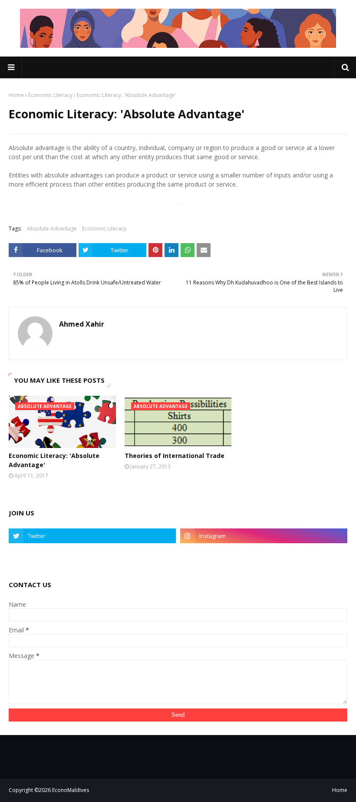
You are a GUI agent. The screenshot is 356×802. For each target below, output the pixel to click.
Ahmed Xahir (81, 324)
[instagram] (263, 535)
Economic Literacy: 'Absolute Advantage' (54, 460)
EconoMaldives (70, 790)
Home (16, 95)
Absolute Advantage (52, 228)
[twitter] (92, 535)
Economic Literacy (50, 95)
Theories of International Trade (174, 455)
